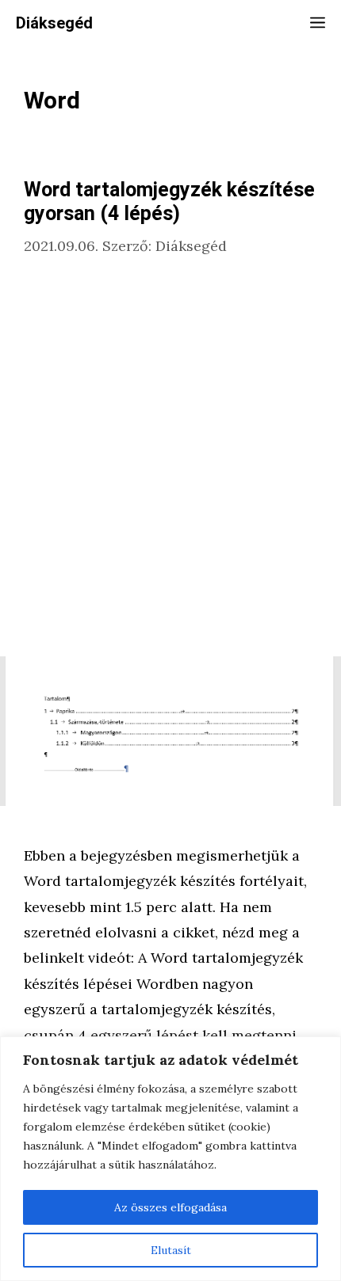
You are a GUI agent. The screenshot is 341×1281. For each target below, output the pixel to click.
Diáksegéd (54, 23)
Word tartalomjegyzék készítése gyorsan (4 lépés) (169, 202)
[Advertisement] (170, 457)
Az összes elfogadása (170, 1207)
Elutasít (171, 1250)
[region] (170, 1158)
